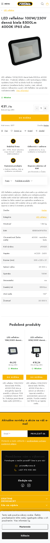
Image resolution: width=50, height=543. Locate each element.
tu (29, 520)
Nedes (46, 125)
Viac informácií (22, 90)
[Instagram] (28, 485)
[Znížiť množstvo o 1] (36, 108)
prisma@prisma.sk (27, 465)
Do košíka (25, 118)
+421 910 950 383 (27, 469)
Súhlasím (25, 535)
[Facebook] (22, 485)
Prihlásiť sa (38, 433)
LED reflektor (41, 217)
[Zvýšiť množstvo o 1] (45, 108)
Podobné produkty (22, 181)
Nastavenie (25, 526)
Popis (7, 181)
